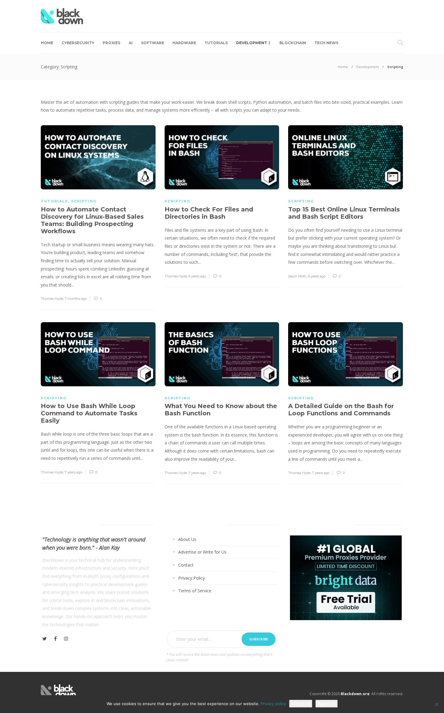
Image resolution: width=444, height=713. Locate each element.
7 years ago (73, 472)
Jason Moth (297, 276)
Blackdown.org (355, 693)
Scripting (84, 201)
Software (152, 43)
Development (251, 43)
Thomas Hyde (52, 298)
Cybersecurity (78, 43)
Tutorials (216, 43)
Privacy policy (273, 703)
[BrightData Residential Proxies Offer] (346, 577)
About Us (187, 539)
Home (47, 43)
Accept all (300, 703)
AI (131, 43)
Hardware (184, 43)
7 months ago (76, 298)
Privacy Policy (191, 578)
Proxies (111, 43)
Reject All (326, 703)
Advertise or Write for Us (202, 552)
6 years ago (197, 276)
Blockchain (292, 43)
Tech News (326, 43)
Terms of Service (194, 591)
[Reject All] (436, 704)
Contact (186, 565)
